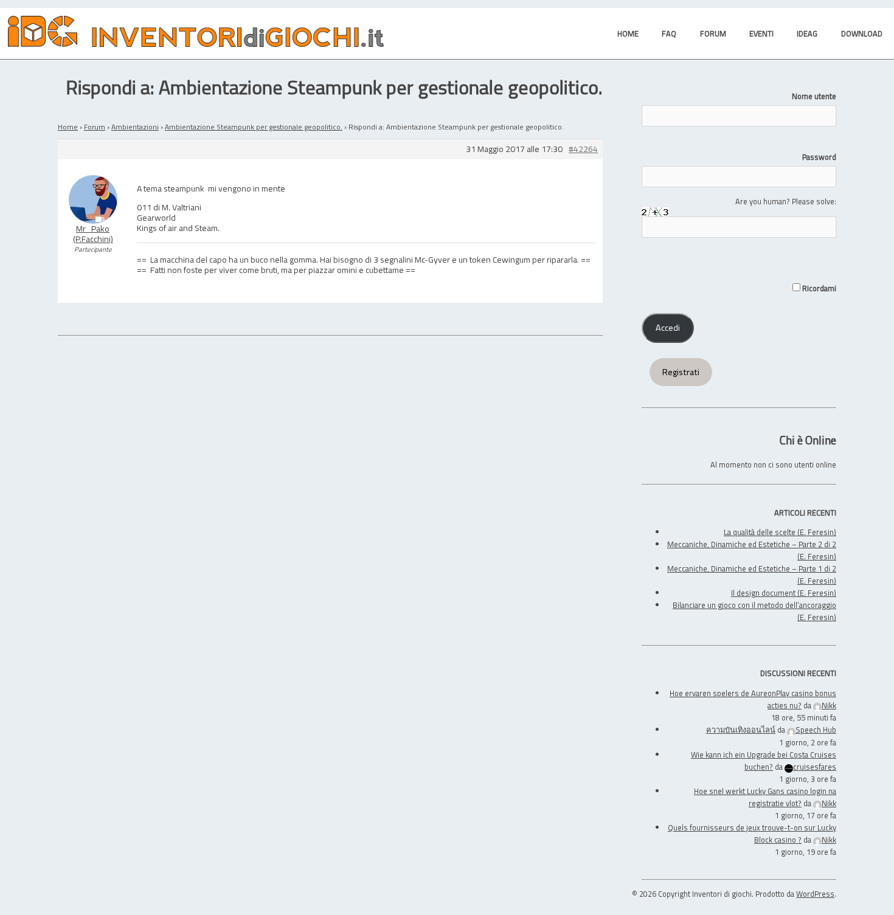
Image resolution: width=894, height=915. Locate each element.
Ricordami (818, 288)
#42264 (583, 149)
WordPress (815, 894)
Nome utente (814, 96)
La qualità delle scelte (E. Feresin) (780, 532)
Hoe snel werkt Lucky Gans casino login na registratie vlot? (765, 797)
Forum (94, 127)
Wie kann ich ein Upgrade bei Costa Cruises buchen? (763, 760)
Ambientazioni (135, 127)
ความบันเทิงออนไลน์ (740, 729)
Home (68, 127)
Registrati (680, 372)
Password (819, 157)
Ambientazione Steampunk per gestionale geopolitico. (253, 127)
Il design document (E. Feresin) (783, 593)
